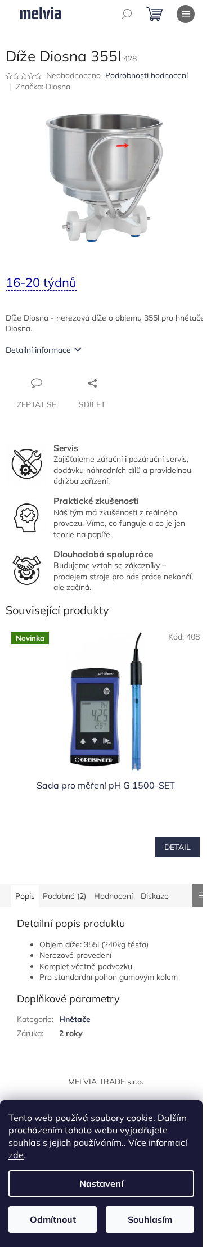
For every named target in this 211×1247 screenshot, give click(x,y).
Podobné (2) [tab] (64, 896)
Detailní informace (38, 350)
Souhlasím (150, 1219)
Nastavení (101, 1183)
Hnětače (75, 1019)
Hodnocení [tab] (113, 896)
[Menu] (185, 14)
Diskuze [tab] (155, 896)
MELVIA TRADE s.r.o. (105, 1082)
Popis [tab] (25, 896)
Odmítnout (53, 1219)
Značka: (43, 87)
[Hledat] (126, 14)
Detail (177, 847)
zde (16, 1154)
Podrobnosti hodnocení (146, 75)
